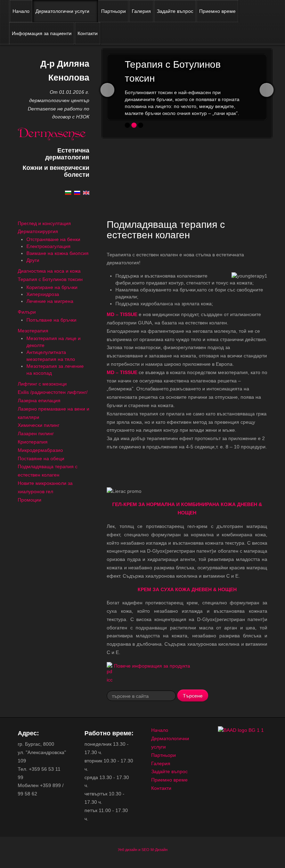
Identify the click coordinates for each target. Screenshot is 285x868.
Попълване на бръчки (51, 320)
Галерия (141, 11)
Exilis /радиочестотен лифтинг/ (53, 392)
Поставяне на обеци (41, 458)
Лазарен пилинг (36, 433)
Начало (21, 11)
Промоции (29, 500)
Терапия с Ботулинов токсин (50, 279)
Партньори (113, 11)
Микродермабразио (40, 450)
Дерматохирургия (38, 231)
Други (32, 260)
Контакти (88, 33)
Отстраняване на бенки (53, 239)
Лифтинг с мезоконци (42, 384)
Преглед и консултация (44, 223)
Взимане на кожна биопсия (57, 253)
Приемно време (217, 11)
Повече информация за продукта (152, 666)
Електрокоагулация (48, 246)
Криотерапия (33, 442)
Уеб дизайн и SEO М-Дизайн (143, 850)
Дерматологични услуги (62, 11)
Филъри (27, 312)
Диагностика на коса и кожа (49, 271)
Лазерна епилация (39, 400)
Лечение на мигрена (49, 301)
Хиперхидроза (42, 294)
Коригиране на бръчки (52, 287)
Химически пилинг (38, 425)
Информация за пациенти (42, 33)
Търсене (193, 695)
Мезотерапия (33, 330)
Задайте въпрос (175, 11)
